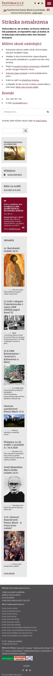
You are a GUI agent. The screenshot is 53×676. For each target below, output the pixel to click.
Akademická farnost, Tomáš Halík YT (38, 650)
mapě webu (41, 120)
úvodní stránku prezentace (26, 66)
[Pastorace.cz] (13, 4)
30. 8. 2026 (8, 190)
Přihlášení (9, 170)
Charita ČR (20, 648)
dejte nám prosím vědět (27, 87)
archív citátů (37, 13)
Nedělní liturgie (14, 229)
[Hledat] (48, 111)
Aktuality (9, 240)
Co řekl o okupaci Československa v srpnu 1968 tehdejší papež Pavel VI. (13, 307)
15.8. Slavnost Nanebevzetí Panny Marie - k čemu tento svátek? (13, 522)
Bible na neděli (12, 186)
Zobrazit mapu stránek (16, 73)
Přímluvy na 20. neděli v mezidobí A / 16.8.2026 (14, 444)
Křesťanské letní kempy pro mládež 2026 (13, 143)
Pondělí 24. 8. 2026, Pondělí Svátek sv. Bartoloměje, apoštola (13, 208)
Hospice (29, 648)
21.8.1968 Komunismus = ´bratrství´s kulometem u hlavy (12, 356)
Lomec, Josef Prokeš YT (14, 650)
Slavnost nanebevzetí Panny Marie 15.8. (14, 408)
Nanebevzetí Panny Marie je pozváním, (26, 9)
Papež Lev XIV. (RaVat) (41, 648)
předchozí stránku (30, 80)
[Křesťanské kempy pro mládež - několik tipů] (14, 153)
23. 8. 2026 (16, 190)
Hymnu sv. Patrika (15, 641)
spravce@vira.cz (19, 103)
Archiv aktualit (9, 573)
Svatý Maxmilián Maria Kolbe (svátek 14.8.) (13, 470)
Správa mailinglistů (14, 174)
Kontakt (27, 665)
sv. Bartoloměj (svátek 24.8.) (12, 250)
